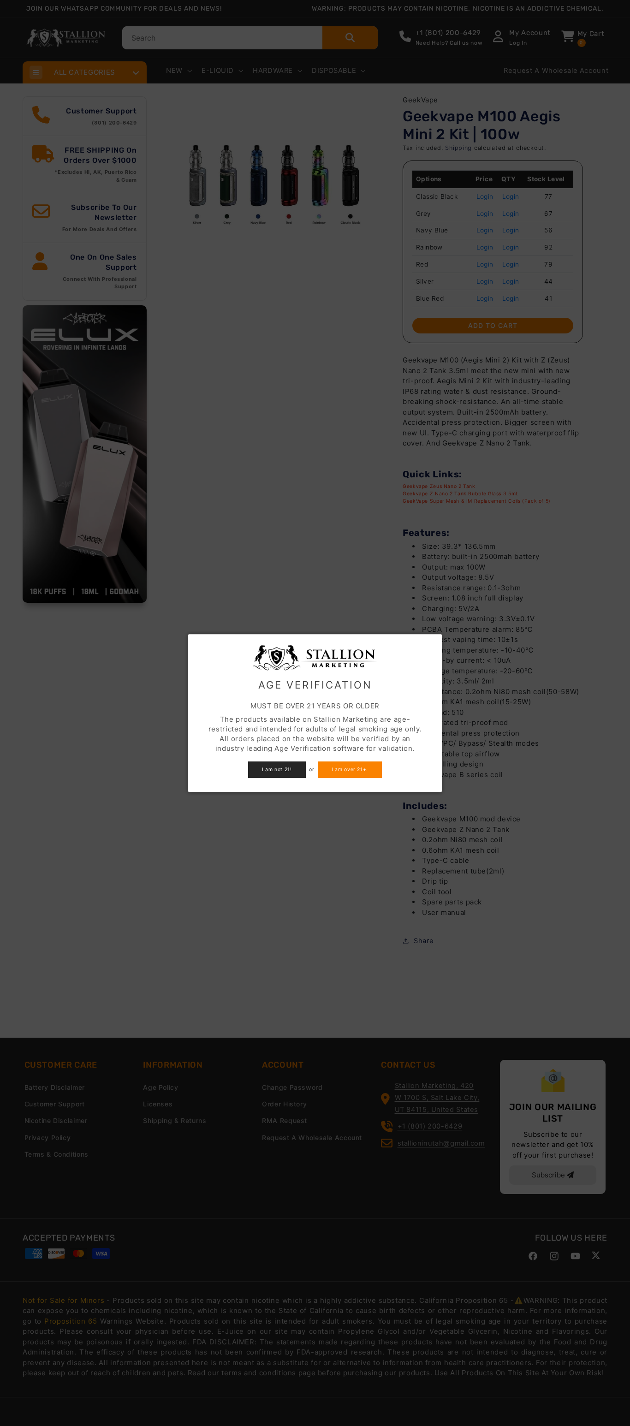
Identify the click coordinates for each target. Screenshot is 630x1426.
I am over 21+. (350, 769)
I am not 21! (277, 769)
